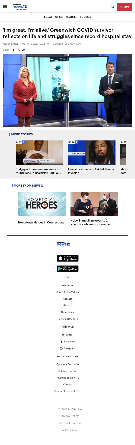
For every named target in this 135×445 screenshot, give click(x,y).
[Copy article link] (23, 49)
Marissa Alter (10, 44)
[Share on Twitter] (18, 49)
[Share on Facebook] (13, 49)
